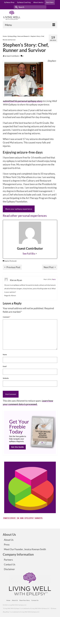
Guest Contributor (13, 56)
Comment (6, 317)
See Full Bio (29, 253)
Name (5, 354)
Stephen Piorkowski (10, 261)
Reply (54, 279)
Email (5, 366)
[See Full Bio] (36, 253)
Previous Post (13, 267)
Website (6, 378)
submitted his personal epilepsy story (22, 101)
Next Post (49, 267)
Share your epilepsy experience (18, 209)
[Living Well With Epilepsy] (30, 15)
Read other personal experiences (25, 215)
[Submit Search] (16, 7)
